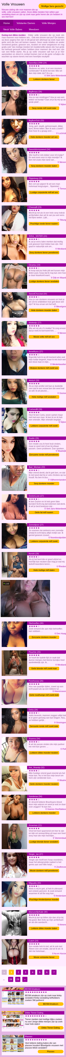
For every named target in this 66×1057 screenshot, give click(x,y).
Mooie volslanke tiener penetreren (44, 957)
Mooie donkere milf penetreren (44, 870)
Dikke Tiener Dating (50, 1028)
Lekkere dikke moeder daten (44, 928)
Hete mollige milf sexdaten (44, 397)
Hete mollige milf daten (44, 570)
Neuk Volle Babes (12, 29)
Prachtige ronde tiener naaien (44, 224)
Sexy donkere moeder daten (44, 166)
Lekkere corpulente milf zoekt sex (44, 541)
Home (6, 23)
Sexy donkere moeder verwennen (44, 483)
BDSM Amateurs (50, 1004)
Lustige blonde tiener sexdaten (44, 842)
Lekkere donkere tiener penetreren (44, 79)
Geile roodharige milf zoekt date (44, 695)
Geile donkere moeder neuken (44, 784)
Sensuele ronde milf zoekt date (44, 726)
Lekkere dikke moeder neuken (44, 753)
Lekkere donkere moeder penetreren (44, 813)
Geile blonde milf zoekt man (44, 668)
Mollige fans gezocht (52, 6)
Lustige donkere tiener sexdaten (44, 281)
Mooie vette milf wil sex (44, 337)
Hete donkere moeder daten (44, 310)
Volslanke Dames (26, 23)
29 (17, 979)
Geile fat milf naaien (44, 512)
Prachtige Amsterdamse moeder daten (44, 899)
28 (10, 979)
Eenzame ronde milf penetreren (44, 455)
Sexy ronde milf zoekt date (44, 108)
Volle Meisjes (49, 23)
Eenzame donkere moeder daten (44, 637)
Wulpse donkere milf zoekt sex (44, 368)
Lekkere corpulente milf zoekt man (44, 426)
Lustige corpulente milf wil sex (44, 192)
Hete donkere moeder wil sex (44, 137)
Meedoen (34, 29)
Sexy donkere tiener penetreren (44, 252)
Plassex (50, 1051)
